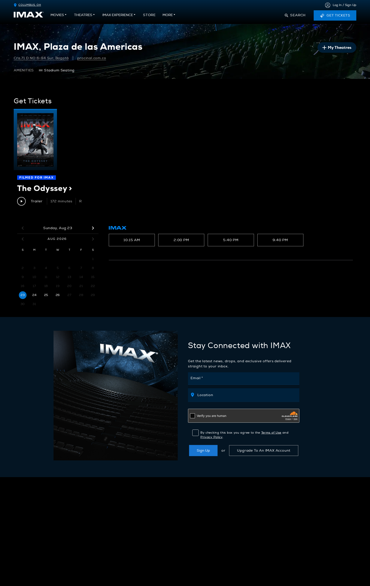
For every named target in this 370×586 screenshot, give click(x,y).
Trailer (37, 201)
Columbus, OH (29, 5)
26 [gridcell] (58, 295)
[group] (35, 139)
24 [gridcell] (34, 295)
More (168, 15)
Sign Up (203, 450)
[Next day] (93, 228)
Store (149, 16)
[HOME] (29, 15)
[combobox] (246, 395)
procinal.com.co (91, 58)
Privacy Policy (211, 437)
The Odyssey (44, 188)
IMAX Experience (117, 15)
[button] (295, 15)
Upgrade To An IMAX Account (263, 450)
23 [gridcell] (23, 295)
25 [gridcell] (46, 295)
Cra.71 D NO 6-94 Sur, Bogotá (41, 58)
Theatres (83, 15)
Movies (57, 15)
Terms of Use (271, 432)
